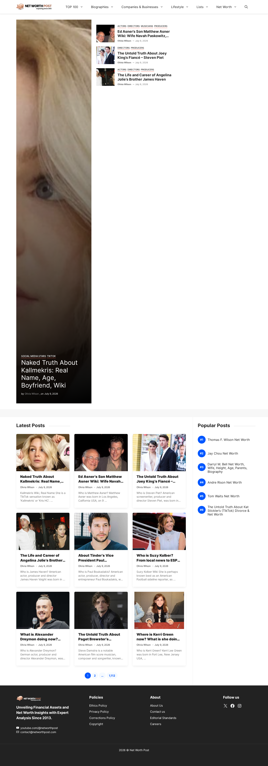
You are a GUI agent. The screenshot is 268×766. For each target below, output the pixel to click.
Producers (160, 26)
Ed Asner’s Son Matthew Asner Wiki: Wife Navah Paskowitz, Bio (144, 35)
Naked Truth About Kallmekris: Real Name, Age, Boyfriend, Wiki (49, 374)
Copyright (96, 724)
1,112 (113, 676)
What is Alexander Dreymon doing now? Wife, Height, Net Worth (41, 639)
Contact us (157, 711)
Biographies (99, 7)
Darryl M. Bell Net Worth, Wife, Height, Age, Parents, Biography (227, 468)
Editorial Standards (163, 718)
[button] (246, 7)
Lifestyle (177, 7)
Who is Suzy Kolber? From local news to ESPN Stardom (158, 560)
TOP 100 (72, 7)
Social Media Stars (33, 356)
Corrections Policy (102, 718)
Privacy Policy (99, 711)
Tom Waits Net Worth (223, 496)
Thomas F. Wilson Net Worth (229, 440)
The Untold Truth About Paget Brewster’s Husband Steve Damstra (100, 639)
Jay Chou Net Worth (223, 453)
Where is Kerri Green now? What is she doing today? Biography (158, 639)
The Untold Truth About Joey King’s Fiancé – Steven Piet (142, 55)
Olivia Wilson (32, 393)
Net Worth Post (139, 750)
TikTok (51, 356)
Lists (200, 7)
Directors (134, 26)
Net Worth (224, 7)
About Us (156, 705)
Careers (155, 724)
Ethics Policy (98, 705)
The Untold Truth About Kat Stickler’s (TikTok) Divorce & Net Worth (228, 510)
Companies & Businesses (139, 7)
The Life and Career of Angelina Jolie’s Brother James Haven (144, 77)
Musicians (147, 26)
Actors (122, 26)
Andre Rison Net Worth (225, 482)
